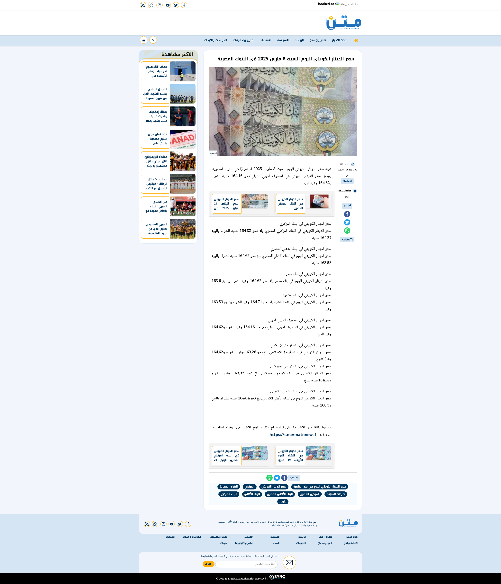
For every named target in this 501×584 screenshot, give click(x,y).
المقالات (170, 537)
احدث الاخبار (339, 40)
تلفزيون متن (318, 40)
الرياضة (299, 40)
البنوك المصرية (229, 486)
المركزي (249, 486)
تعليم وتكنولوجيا (244, 543)
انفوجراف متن (325, 543)
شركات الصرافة (336, 494)
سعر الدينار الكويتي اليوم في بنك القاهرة (319, 486)
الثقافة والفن (351, 543)
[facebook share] (347, 214)
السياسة (283, 40)
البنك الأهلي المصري (280, 494)
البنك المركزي (229, 494)
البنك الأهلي (252, 494)
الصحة (276, 543)
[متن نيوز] (344, 22)
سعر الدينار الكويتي (273, 486)
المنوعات (301, 543)
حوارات (223, 543)
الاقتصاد (265, 40)
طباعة (346, 239)
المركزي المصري (310, 494)
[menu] (143, 40)
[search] (153, 40)
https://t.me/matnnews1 (293, 434)
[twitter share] (347, 222)
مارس (282, 501)
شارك (345, 206)
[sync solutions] (277, 579)
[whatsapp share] (347, 230)
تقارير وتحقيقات (244, 40)
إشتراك (208, 564)
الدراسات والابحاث (215, 40)
